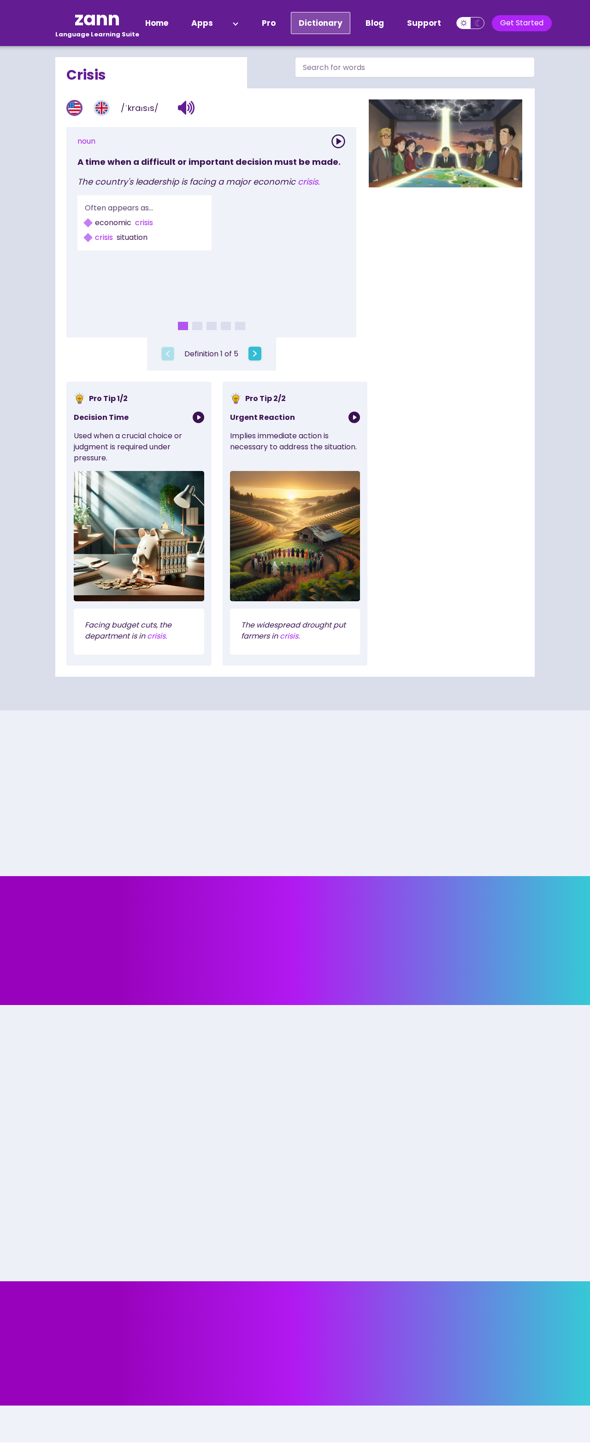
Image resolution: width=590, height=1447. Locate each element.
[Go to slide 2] (197, 326)
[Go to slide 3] (211, 326)
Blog (375, 23)
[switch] (470, 23)
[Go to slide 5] (240, 326)
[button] (186, 108)
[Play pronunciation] (338, 141)
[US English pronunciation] (74, 108)
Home (156, 23)
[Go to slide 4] (226, 326)
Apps (202, 23)
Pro (269, 23)
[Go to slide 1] (183, 326)
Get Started (521, 22)
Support (424, 23)
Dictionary (320, 23)
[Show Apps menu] (235, 23)
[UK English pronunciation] (102, 108)
